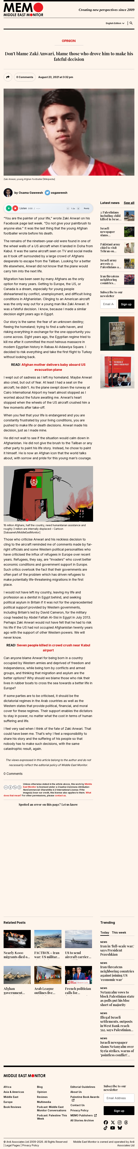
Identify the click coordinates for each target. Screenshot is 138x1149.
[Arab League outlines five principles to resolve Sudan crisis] (47, 975)
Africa (7, 1086)
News (103, 942)
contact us (60, 795)
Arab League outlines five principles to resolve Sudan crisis (45, 991)
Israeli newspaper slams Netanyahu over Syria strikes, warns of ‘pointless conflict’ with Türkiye (110, 232)
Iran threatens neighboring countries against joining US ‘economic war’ (110, 279)
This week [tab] (119, 932)
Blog (40, 1086)
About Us (76, 1091)
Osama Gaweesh (31, 192)
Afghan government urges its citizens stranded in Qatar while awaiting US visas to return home (16, 991)
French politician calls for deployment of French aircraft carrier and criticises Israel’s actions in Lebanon (78, 991)
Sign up (126, 304)
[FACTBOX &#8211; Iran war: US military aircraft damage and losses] (47, 939)
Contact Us (77, 1105)
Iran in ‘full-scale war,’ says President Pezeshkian (117, 950)
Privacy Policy (79, 1110)
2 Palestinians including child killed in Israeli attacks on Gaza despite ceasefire (110, 216)
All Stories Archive (82, 1120)
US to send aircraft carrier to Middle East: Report (77, 955)
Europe (8, 1101)
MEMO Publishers (81, 1115)
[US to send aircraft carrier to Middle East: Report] (78, 939)
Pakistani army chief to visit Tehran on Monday (110, 248)
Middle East (11, 1096)
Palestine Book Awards (84, 1096)
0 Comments (24, 77)
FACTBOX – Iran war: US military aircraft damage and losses (46, 955)
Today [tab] (104, 932)
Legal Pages (12, 1145)
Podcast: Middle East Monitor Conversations (51, 1108)
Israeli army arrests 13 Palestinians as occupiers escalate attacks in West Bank (110, 264)
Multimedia (44, 1101)
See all (129, 203)
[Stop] (15, 208)
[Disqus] (48, 856)
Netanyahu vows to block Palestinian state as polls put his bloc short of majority (117, 998)
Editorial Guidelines (82, 1086)
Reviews (42, 1096)
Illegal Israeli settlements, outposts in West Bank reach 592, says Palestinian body (116, 1023)
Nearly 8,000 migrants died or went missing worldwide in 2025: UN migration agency (17, 955)
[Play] (9, 208)
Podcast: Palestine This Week (52, 1117)
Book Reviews (12, 1106)
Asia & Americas (14, 1091)
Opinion (69, 41)
